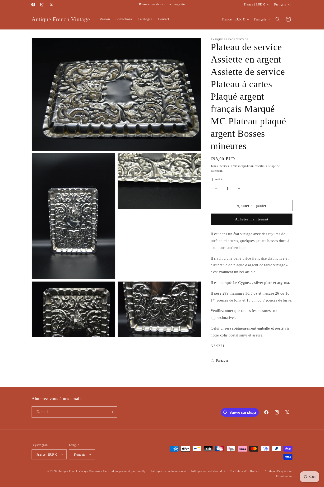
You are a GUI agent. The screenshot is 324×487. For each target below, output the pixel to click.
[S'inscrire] (111, 412)
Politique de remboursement (168, 471)
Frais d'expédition (242, 166)
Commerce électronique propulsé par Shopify (117, 471)
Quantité (216, 179)
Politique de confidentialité (208, 471)
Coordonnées (284, 476)
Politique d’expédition (278, 471)
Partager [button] (222, 360)
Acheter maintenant (251, 219)
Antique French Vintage (73, 471)
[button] (278, 19)
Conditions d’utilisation (244, 471)
